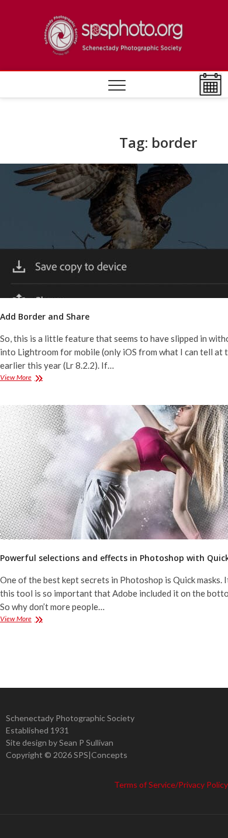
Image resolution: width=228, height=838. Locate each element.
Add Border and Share (44, 316)
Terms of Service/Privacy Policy (171, 784)
